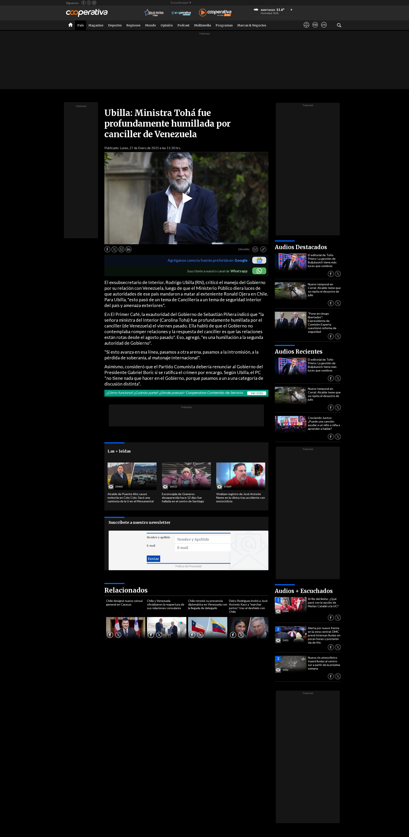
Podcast (183, 25)
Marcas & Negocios (251, 25)
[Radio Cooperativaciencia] (181, 13)
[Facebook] (83, 3)
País (80, 25)
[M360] (315, 29)
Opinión (167, 25)
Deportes (115, 25)
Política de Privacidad (189, 566)
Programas (224, 25)
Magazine (95, 25)
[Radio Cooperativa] (215, 13)
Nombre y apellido (158, 537)
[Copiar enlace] (263, 249)
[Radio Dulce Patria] (154, 13)
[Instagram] (94, 3)
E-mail (151, 545)
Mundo (150, 25)
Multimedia (202, 25)
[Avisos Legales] (306, 29)
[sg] (324, 29)
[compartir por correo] (255, 249)
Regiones (133, 25)
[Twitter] (89, 3)
